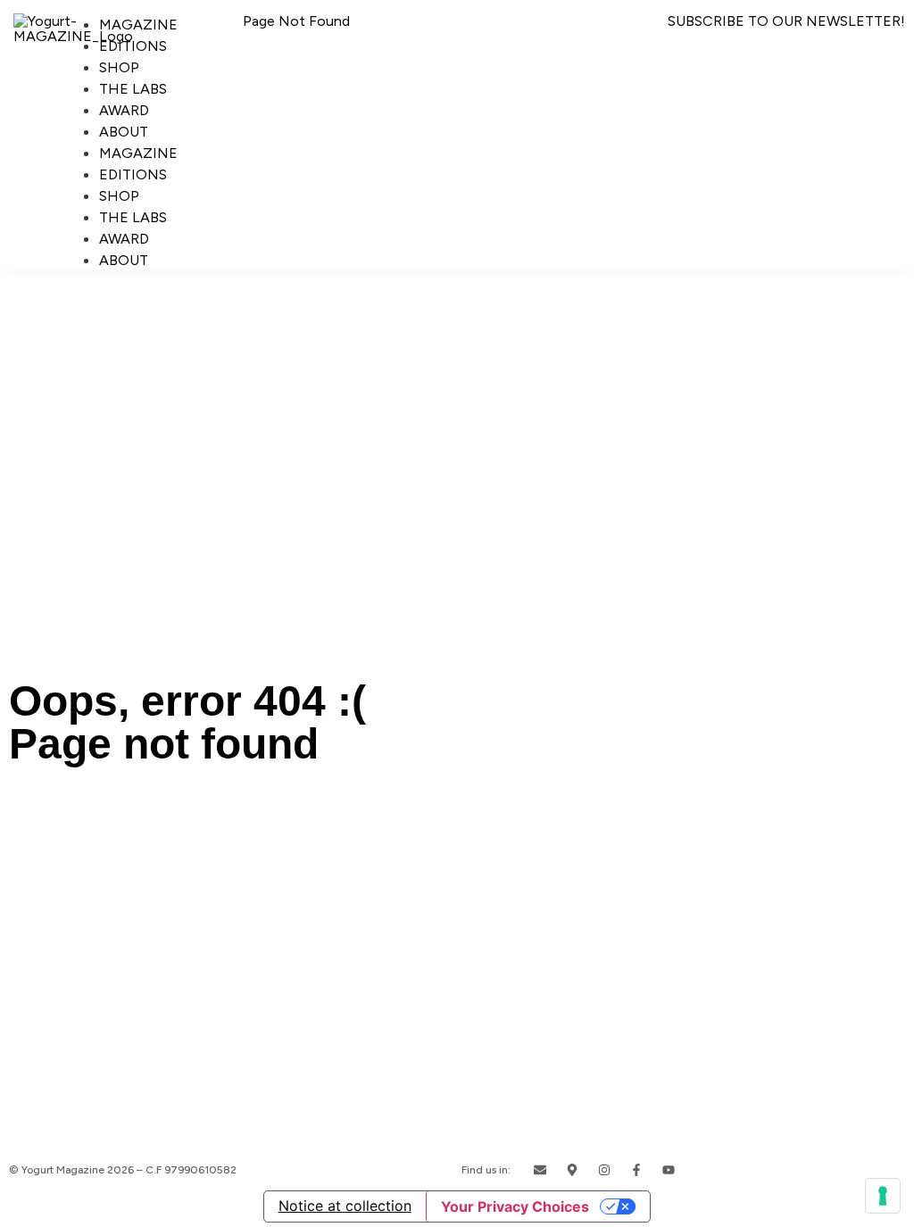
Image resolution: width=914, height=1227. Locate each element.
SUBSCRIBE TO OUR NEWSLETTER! (786, 20)
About (123, 131)
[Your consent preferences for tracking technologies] (883, 1196)
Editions (133, 45)
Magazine (138, 24)
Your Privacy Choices (515, 1206)
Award (124, 110)
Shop (119, 67)
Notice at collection (344, 1206)
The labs (133, 88)
